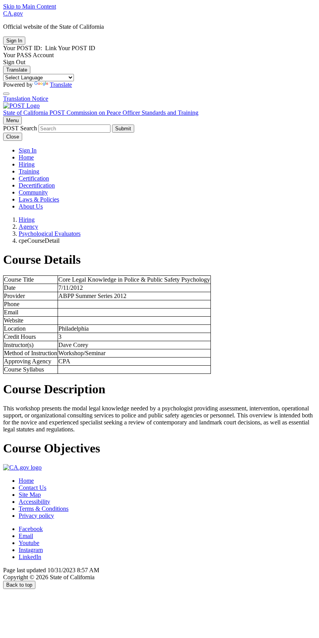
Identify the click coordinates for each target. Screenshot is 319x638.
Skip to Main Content (29, 6)
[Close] (6, 94)
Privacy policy (36, 515)
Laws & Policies (39, 199)
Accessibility (34, 501)
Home (26, 157)
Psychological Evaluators (50, 233)
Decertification (37, 185)
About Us (31, 206)
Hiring (27, 164)
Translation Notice (25, 98)
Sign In (28, 150)
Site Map (30, 494)
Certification (34, 178)
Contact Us (32, 487)
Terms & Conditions (43, 508)
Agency (28, 226)
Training (29, 171)
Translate (16, 70)
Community (33, 192)
